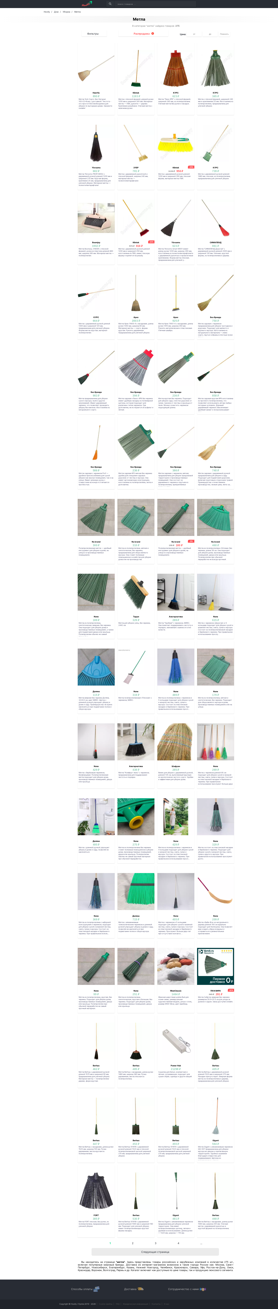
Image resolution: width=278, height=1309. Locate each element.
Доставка (130, 1289)
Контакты (156, 1304)
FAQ (118, 1304)
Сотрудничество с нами (183, 1289)
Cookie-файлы (105, 1304)
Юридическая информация (135, 1304)
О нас (166, 1304)
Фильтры (93, 33)
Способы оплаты (82, 1289)
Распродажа (142, 33)
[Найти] (110, 4)
